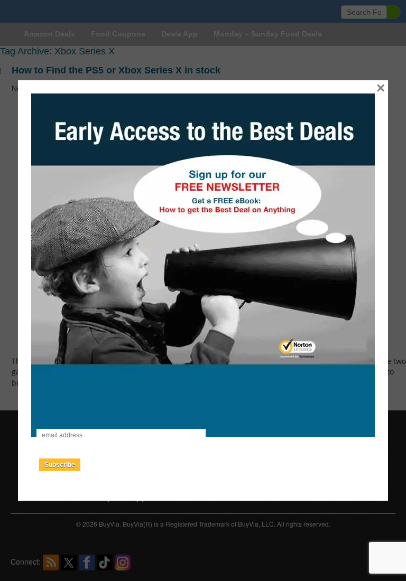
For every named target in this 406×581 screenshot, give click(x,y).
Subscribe (59, 464)
